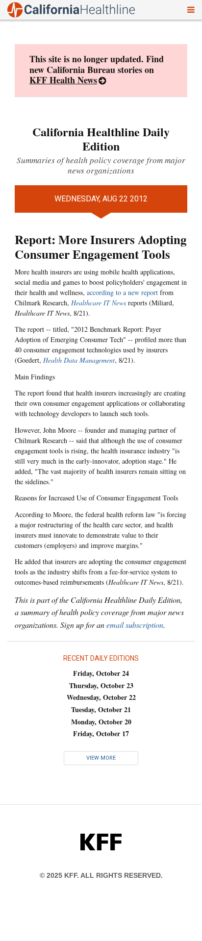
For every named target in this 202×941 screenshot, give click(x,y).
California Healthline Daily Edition (101, 138)
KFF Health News (63, 80)
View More (101, 758)
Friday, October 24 (101, 673)
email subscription (134, 624)
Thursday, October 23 (101, 685)
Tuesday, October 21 (101, 709)
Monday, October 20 (101, 722)
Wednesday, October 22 (101, 697)
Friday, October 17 (101, 733)
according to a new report (122, 292)
